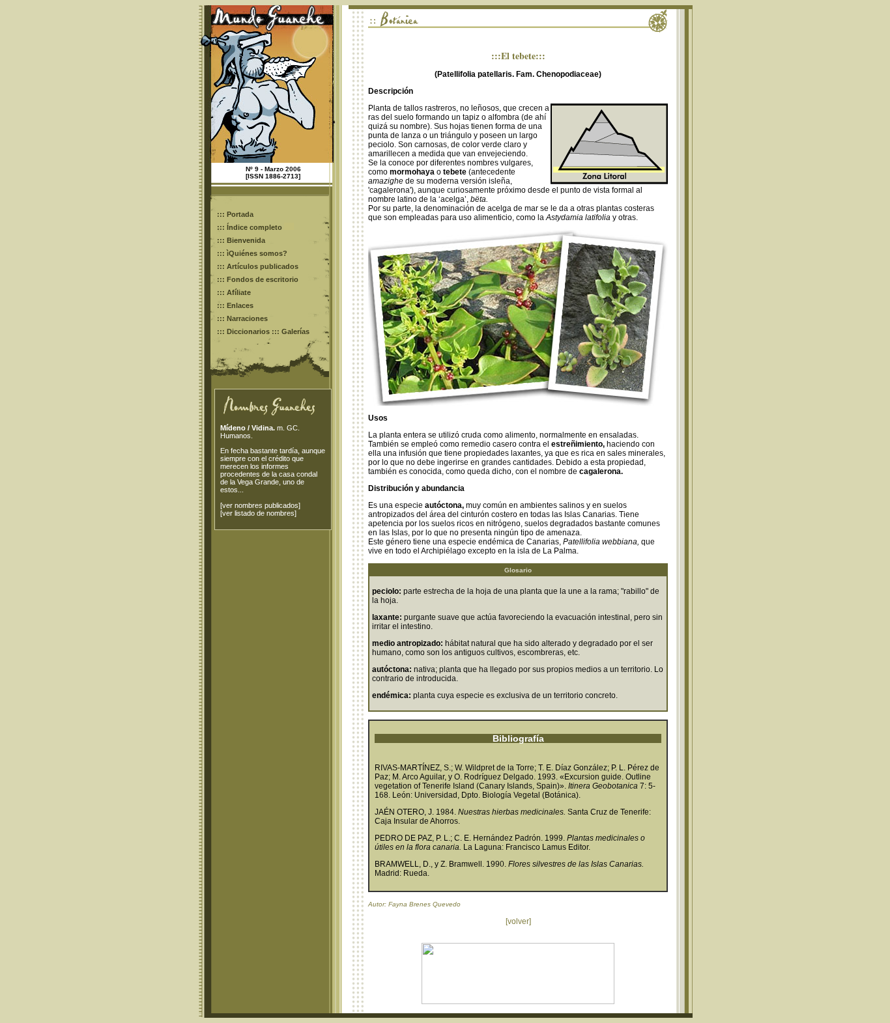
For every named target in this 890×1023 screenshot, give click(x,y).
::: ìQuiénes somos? (252, 253)
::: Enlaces (235, 305)
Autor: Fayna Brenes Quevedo (414, 904)
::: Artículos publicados (257, 266)
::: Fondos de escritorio (257, 279)
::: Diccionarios (243, 331)
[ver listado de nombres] (258, 513)
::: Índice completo (250, 227)
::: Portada (235, 214)
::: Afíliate (234, 292)
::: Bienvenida (241, 240)
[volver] (518, 921)
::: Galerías (290, 331)
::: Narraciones (242, 318)
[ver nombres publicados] (260, 505)
